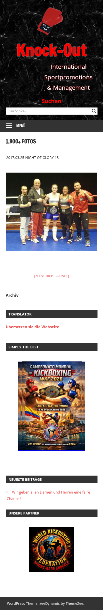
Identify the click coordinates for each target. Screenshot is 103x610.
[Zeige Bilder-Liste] (51, 276)
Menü (21, 125)
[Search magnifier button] (94, 110)
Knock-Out (51, 50)
